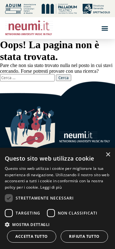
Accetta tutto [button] (31, 236)
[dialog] (57, 198)
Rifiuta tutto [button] (84, 236)
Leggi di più (51, 187)
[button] (104, 28)
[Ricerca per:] (28, 77)
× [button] (107, 154)
